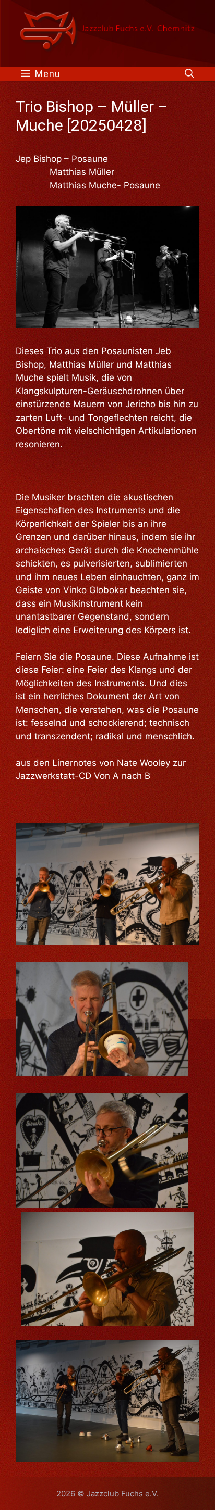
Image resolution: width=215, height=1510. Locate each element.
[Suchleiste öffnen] (189, 74)
